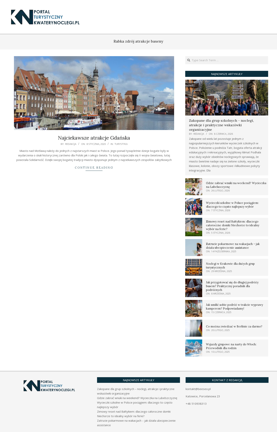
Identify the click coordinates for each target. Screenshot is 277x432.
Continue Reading (94, 167)
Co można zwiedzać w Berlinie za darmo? (234, 326)
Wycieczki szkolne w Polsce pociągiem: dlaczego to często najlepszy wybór (232, 204)
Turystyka (121, 144)
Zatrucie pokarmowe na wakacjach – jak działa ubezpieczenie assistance (233, 245)
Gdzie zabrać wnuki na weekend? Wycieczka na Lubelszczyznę (137, 398)
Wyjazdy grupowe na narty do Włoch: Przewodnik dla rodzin (231, 346)
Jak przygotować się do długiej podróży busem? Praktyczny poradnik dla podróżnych (232, 286)
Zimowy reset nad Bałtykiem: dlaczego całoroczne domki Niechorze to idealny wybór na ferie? (232, 225)
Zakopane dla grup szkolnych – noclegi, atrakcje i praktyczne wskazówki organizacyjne (221, 125)
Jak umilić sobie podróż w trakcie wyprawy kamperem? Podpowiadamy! (234, 306)
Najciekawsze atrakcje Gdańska (94, 138)
